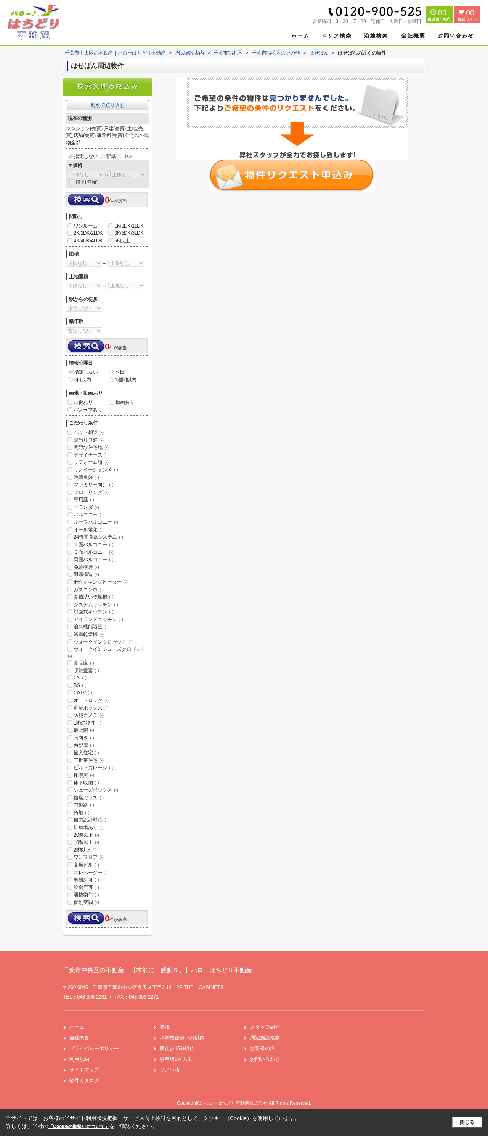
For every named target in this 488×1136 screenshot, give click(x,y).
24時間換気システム (98, 537)
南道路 (84, 805)
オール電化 (89, 529)
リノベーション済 (96, 470)
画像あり (83, 402)
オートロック (91, 700)
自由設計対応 (91, 820)
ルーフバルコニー (96, 522)
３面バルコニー (93, 552)
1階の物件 (87, 723)
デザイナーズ (91, 455)
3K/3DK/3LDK (129, 233)
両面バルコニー (93, 559)
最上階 (84, 730)
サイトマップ (84, 1070)
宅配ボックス (91, 708)
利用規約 (79, 1059)
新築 (111, 156)
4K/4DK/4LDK (88, 241)
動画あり (124, 402)
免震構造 (86, 567)
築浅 (165, 1027)
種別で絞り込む (107, 105)
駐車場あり (89, 827)
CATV (83, 692)
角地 (81, 812)
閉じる (467, 1122)
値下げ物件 (87, 182)
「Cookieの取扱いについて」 (78, 1126)
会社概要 (79, 1038)
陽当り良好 (89, 440)
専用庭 (84, 499)
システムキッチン (96, 604)
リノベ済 (170, 1070)
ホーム (76, 1027)
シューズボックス (96, 790)
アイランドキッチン (98, 619)
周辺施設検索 (265, 1038)
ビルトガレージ (93, 767)
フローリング (91, 492)
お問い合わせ (265, 1059)
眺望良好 (86, 477)
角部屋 (84, 745)
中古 (128, 156)
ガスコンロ (89, 589)
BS (80, 685)
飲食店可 (86, 887)
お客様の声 (262, 1048)
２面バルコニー (93, 544)
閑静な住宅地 (91, 447)
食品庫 (84, 663)
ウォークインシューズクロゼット (107, 652)
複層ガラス (89, 797)
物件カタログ (84, 1080)
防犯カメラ (89, 715)
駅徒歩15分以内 (177, 1048)
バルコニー (89, 515)
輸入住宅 (86, 752)
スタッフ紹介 (265, 1027)
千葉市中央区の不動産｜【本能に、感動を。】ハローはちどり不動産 (157, 970)
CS (80, 678)
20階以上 (86, 835)
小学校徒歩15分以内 (182, 1038)
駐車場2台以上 (176, 1059)
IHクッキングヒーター (101, 582)
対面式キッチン (93, 612)
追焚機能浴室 (91, 626)
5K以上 (122, 241)
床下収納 (86, 783)
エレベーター (91, 872)
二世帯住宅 (89, 760)
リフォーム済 (91, 462)
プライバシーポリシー (94, 1048)
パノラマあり (88, 410)
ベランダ (86, 507)
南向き (84, 738)
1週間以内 (125, 379)
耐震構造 (86, 574)
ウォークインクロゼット (103, 642)
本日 (119, 372)
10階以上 (86, 842)
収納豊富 (86, 670)
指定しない (86, 156)
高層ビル (86, 865)
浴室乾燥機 (89, 634)
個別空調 (86, 902)
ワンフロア (89, 857)
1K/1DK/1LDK (129, 226)
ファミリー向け (93, 484)
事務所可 (86, 880)
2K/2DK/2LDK (88, 233)
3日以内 (82, 379)
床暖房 (84, 775)
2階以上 (85, 850)
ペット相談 (89, 432)
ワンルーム (86, 226)
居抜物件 (86, 894)
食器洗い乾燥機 (93, 597)
